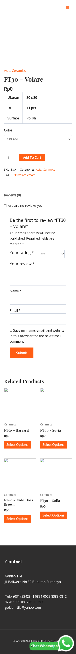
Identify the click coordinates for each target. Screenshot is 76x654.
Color (8, 130)
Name (15, 291)
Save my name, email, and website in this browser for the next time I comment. (37, 336)
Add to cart (32, 157)
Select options (17, 444)
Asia (7, 70)
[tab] (38, 195)
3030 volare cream (23, 175)
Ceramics (19, 70)
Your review (22, 263)
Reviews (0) (12, 195)
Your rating (22, 252)
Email (15, 310)
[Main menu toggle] (67, 7)
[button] (59, 7)
